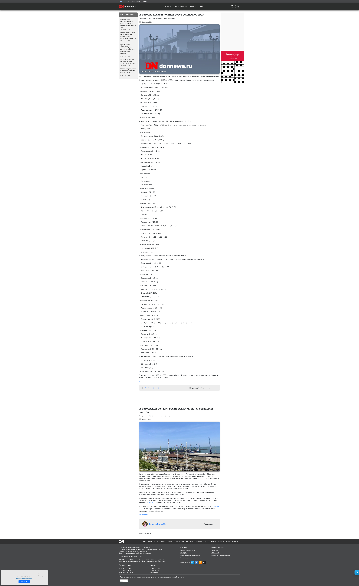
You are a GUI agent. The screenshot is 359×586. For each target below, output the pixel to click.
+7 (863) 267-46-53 (156, 570)
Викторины (189, 541)
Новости (168, 6)
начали (151, 503)
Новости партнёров (217, 541)
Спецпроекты (193, 6)
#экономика (143, 515)
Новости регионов (232, 541)
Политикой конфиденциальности (24, 578)
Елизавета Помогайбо (157, 524)
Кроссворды (179, 541)
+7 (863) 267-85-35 (156, 568)
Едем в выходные (149, 541)
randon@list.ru (154, 572)
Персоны (170, 541)
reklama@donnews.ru (126, 572)
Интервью (183, 6)
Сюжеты (176, 6)
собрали (216, 506)
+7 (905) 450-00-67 (125, 570)
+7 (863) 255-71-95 (125, 568)
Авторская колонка (202, 541)
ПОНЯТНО (24, 582)
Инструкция (161, 541)
